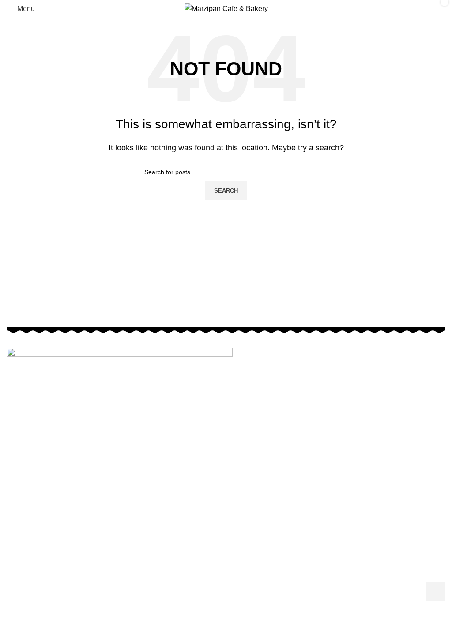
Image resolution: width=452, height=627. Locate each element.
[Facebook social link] (209, 618)
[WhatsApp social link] (242, 618)
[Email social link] (226, 618)
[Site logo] (226, 8)
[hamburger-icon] (435, 591)
